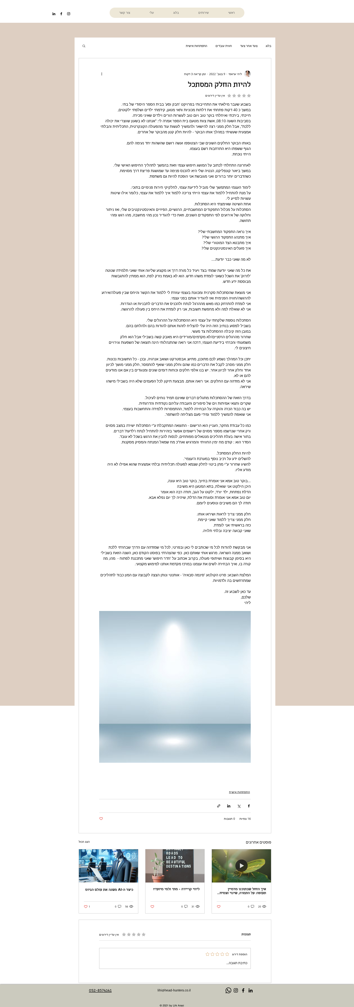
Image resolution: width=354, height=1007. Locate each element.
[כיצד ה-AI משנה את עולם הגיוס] (108, 866)
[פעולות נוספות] (101, 73)
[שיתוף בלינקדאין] (229, 806)
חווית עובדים (224, 46)
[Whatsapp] (228, 990)
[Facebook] (243, 990)
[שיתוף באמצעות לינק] (219, 806)
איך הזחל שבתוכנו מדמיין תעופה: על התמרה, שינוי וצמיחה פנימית (242, 891)
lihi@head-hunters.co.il (174, 990)
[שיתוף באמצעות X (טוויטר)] (239, 806)
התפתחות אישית (196, 46)
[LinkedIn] (54, 14)
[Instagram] (236, 990)
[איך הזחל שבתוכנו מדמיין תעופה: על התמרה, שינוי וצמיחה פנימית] (241, 866)
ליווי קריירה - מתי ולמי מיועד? (176, 889)
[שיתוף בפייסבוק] (249, 806)
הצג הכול (84, 842)
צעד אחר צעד (249, 46)
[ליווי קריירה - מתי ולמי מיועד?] (175, 866)
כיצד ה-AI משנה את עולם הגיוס (109, 890)
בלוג (268, 46)
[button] (84, 45)
